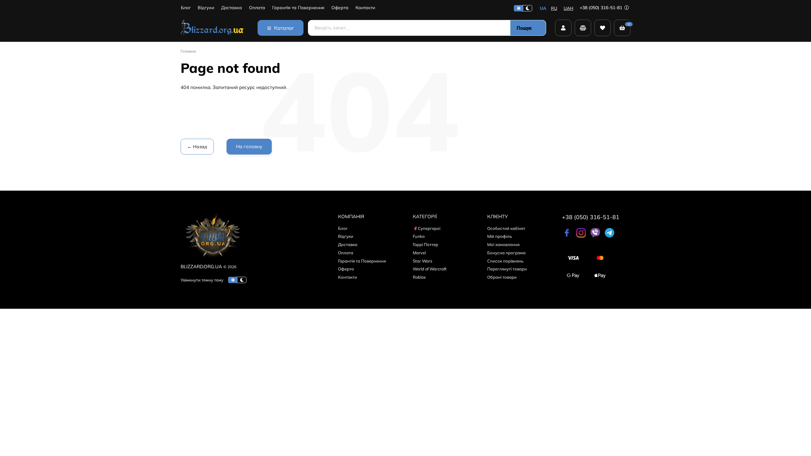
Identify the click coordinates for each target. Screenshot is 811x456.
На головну (249, 146)
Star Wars (422, 260)
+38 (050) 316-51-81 (601, 7)
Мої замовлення (503, 244)
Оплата (257, 7)
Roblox (419, 277)
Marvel (419, 252)
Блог (186, 7)
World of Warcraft (430, 268)
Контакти (365, 7)
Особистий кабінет (506, 228)
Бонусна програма (506, 252)
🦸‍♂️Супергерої (426, 228)
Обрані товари (502, 277)
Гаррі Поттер (425, 244)
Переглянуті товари (507, 268)
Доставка (231, 7)
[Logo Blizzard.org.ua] (212, 259)
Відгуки (206, 7)
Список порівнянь (505, 260)
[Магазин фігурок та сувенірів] (212, 28)
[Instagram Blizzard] (581, 235)
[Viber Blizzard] (595, 235)
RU (554, 8)
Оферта (339, 7)
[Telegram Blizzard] (609, 235)
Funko (419, 236)
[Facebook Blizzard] (567, 235)
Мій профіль (499, 236)
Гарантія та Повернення (298, 7)
